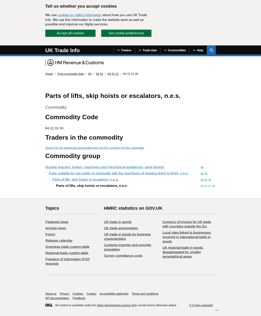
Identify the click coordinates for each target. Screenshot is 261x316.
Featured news (56, 222)
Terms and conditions (145, 293)
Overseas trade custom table (67, 247)
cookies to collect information (80, 15)
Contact (91, 293)
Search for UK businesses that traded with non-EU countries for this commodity (94, 147)
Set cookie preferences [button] (126, 33)
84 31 (99, 73)
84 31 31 (113, 73)
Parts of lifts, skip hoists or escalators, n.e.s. (85, 179)
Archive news (55, 228)
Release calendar (58, 240)
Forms (50, 234)
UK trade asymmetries (121, 228)
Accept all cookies (70, 33)
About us (50, 293)
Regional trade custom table (66, 253)
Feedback (79, 298)
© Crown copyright (201, 305)
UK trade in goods (118, 222)
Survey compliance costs (123, 255)
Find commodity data (71, 73)
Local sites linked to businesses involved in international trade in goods (186, 237)
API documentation (57, 298)
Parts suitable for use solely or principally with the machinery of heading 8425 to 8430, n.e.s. (119, 173)
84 (89, 73)
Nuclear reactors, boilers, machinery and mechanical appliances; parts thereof (104, 167)
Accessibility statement (114, 293)
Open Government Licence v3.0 (117, 305)
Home (49, 73)
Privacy (64, 293)
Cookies (78, 293)
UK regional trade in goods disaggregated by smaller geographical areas (182, 252)
